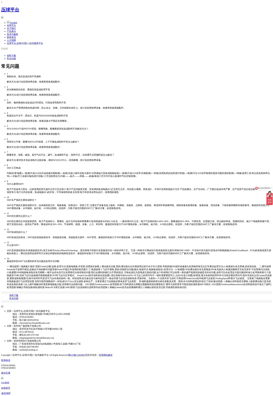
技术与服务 (12, 34)
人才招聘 (11, 40)
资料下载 (11, 55)
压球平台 (10, 9)
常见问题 (11, 58)
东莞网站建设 (105, 355)
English (13, 22)
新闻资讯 (11, 37)
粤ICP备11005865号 (77, 355)
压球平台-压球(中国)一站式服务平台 (25, 43)
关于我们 (11, 28)
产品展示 (11, 31)
